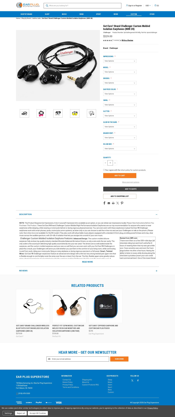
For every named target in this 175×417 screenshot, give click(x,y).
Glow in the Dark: (110, 122)
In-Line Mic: (107, 144)
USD (147, 6)
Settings (8, 413)
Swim (81, 14)
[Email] (109, 203)
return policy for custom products (133, 170)
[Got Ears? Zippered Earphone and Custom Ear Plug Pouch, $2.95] (105, 306)
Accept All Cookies (38, 413)
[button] (126, 40)
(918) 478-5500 (24, 393)
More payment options (130, 182)
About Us (85, 382)
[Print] (113, 203)
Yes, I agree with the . (125, 170)
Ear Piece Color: (109, 89)
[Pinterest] (122, 203)
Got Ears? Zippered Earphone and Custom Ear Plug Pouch (103, 327)
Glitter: (106, 111)
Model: (106, 67)
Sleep (47, 14)
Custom (134, 14)
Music (64, 14)
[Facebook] (104, 203)
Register (139, 6)
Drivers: (106, 78)
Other (152, 14)
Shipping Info (87, 380)
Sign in (130, 6)
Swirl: (106, 100)
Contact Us (67, 380)
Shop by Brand (26, 14)
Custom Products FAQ (90, 385)
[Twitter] (117, 203)
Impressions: (108, 56)
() (157, 6)
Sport (98, 14)
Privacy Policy (68, 385)
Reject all (21, 413)
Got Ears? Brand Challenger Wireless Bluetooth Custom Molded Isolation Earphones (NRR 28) (32, 328)
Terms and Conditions (71, 387)
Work (116, 14)
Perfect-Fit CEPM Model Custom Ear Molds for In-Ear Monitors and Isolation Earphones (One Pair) (68, 328)
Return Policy (67, 382)
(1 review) (116, 40)
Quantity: (107, 158)
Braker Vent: (108, 133)
